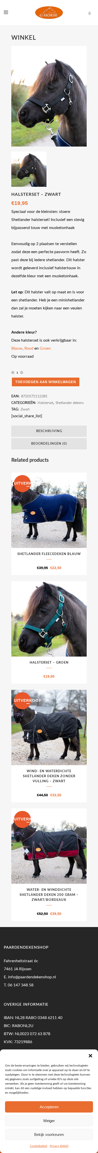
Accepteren (49, 1107)
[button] (90, 1055)
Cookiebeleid (38, 1145)
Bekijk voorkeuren (49, 1134)
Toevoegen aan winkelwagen (45, 382)
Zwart (25, 409)
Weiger (49, 1121)
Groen (45, 348)
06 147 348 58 (20, 985)
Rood (28, 348)
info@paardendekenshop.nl (32, 977)
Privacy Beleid (59, 1145)
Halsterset (45, 403)
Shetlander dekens (70, 403)
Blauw (16, 348)
